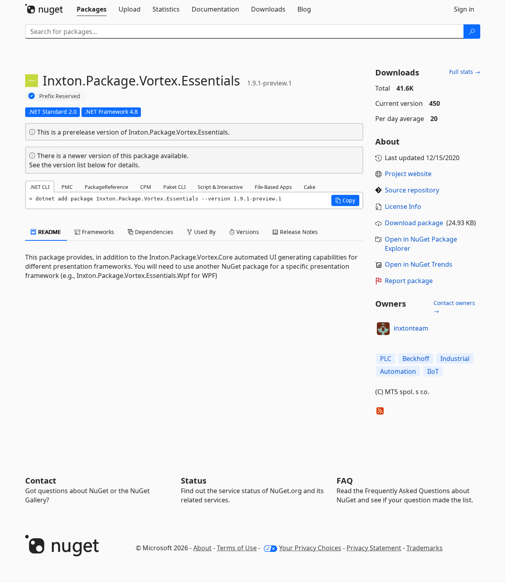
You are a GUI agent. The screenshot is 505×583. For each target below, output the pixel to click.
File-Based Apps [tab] (273, 186)
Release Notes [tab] (298, 232)
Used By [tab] (204, 232)
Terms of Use (237, 547)
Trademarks (424, 547)
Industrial (454, 358)
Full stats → (464, 71)
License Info (403, 206)
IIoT (433, 371)
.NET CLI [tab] (40, 186)
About (202, 547)
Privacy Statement (374, 547)
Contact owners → (454, 307)
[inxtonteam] (383, 328)
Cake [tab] (309, 186)
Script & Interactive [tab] (220, 186)
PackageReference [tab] (106, 186)
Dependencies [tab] (153, 232)
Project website (408, 173)
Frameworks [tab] (97, 232)
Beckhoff (415, 358)
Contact (40, 480)
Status (193, 480)
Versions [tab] (247, 232)
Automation (398, 371)
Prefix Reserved (59, 96)
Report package (409, 280)
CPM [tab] (145, 186)
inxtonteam (411, 328)
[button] (345, 200)
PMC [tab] (67, 186)
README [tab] (49, 232)
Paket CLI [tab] (174, 186)
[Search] (471, 31)
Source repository (412, 190)
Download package (414, 222)
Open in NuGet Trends (418, 264)
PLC (385, 358)
